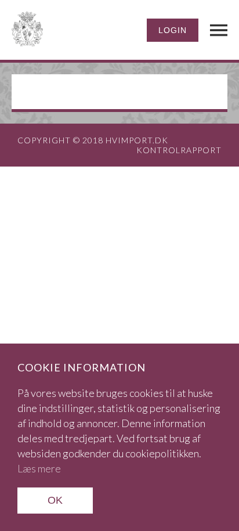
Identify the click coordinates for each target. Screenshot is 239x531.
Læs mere (39, 468)
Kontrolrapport (179, 150)
